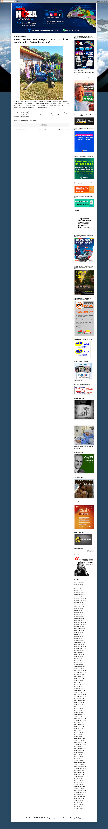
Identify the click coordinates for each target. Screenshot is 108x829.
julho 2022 (77, 710)
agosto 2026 (77, 808)
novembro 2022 (78, 718)
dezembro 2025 (78, 792)
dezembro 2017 (78, 600)
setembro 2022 (78, 714)
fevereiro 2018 (78, 604)
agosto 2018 (77, 616)
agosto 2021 (77, 688)
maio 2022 (77, 706)
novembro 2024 (78, 766)
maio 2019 (77, 634)
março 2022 (77, 702)
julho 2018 (77, 614)
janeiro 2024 (77, 746)
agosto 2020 (77, 664)
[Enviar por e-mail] (40, 125)
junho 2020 (77, 660)
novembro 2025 (78, 790)
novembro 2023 (78, 742)
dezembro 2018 (78, 624)
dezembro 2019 (78, 648)
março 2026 (77, 798)
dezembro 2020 (78, 672)
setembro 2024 (78, 762)
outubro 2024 (77, 764)
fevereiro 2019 (78, 628)
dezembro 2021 (78, 696)
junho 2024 (77, 756)
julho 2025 (77, 782)
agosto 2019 (77, 640)
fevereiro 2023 (78, 724)
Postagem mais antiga (63, 129)
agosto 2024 (77, 760)
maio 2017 (77, 586)
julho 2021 (77, 686)
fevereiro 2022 (78, 700)
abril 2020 (77, 656)
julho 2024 (77, 758)
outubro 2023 (77, 740)
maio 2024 (77, 754)
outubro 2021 (77, 692)
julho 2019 (77, 638)
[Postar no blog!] (42, 125)
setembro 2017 (78, 594)
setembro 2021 (78, 690)
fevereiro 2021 (78, 676)
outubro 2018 (77, 620)
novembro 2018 (78, 622)
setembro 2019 (78, 642)
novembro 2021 (78, 694)
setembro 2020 (78, 666)
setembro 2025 (78, 786)
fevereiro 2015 (78, 582)
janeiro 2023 (77, 722)
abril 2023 (77, 728)
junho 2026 (77, 804)
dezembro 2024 (78, 768)
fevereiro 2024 (78, 748)
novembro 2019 (78, 646)
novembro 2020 (78, 670)
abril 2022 (77, 704)
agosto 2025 (77, 784)
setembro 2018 (78, 618)
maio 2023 (77, 730)
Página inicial (42, 129)
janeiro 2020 (77, 650)
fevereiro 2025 (78, 772)
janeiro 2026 (77, 794)
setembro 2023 (78, 738)
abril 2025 (77, 776)
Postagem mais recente (21, 129)
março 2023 (77, 726)
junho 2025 (77, 780)
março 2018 (77, 606)
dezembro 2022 (78, 720)
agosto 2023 (77, 736)
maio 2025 (77, 778)
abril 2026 (77, 800)
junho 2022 (77, 708)
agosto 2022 (77, 712)
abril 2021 (77, 680)
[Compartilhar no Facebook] (45, 125)
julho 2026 (77, 806)
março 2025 (77, 774)
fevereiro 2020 (78, 652)
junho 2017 (77, 588)
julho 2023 (77, 734)
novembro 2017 (78, 598)
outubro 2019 (77, 644)
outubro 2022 (77, 716)
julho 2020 (77, 662)
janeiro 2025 (77, 770)
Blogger (80, 818)
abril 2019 (77, 632)
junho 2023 (77, 732)
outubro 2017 (77, 596)
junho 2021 (77, 684)
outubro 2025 (77, 788)
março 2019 (77, 630)
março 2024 (77, 750)
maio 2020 (77, 658)
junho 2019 (77, 636)
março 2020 (77, 654)
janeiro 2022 (77, 698)
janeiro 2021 (77, 674)
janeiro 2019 (77, 626)
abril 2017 (77, 584)
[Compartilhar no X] (44, 125)
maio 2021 (77, 682)
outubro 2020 (77, 668)
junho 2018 (77, 612)
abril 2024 (77, 752)
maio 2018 (77, 610)
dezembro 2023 (78, 744)
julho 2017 (77, 590)
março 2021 (77, 678)
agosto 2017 (77, 592)
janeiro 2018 (77, 602)
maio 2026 (77, 802)
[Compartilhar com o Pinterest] (47, 125)
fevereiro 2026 (78, 796)
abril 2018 (77, 608)
